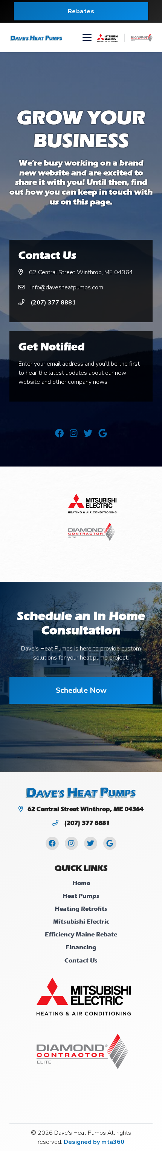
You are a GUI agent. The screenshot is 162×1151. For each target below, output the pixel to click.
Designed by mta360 (94, 1142)
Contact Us (81, 960)
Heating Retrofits (81, 908)
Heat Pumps (81, 895)
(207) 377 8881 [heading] (86, 823)
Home (81, 883)
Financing (81, 947)
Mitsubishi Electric (81, 921)
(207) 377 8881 (52, 302)
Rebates (81, 11)
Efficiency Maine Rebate (81, 934)
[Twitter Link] (88, 434)
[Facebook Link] (59, 434)
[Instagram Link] (73, 434)
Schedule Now (81, 690)
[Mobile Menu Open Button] (87, 37)
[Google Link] (102, 434)
